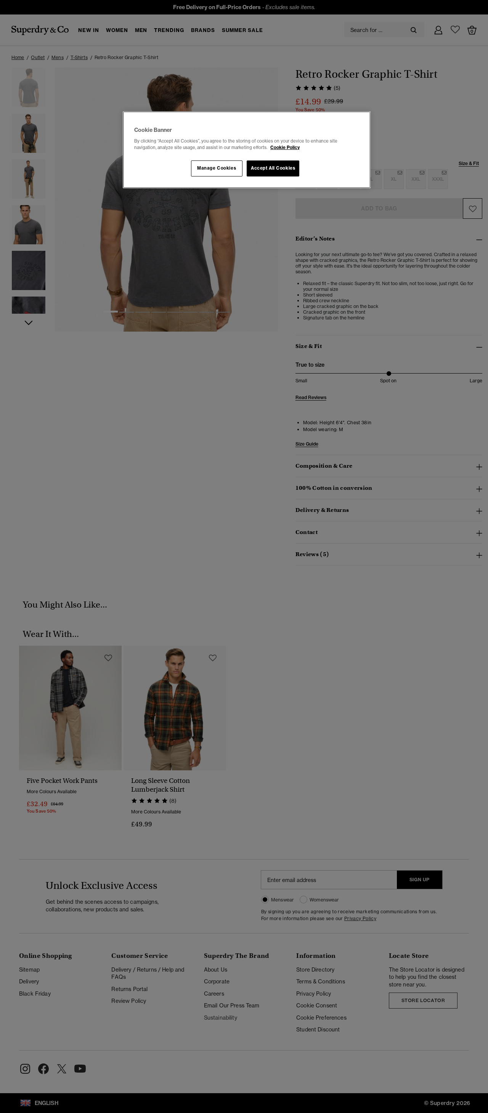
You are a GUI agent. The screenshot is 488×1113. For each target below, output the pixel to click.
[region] (247, 149)
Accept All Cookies (273, 168)
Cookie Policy (285, 147)
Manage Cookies (216, 168)
